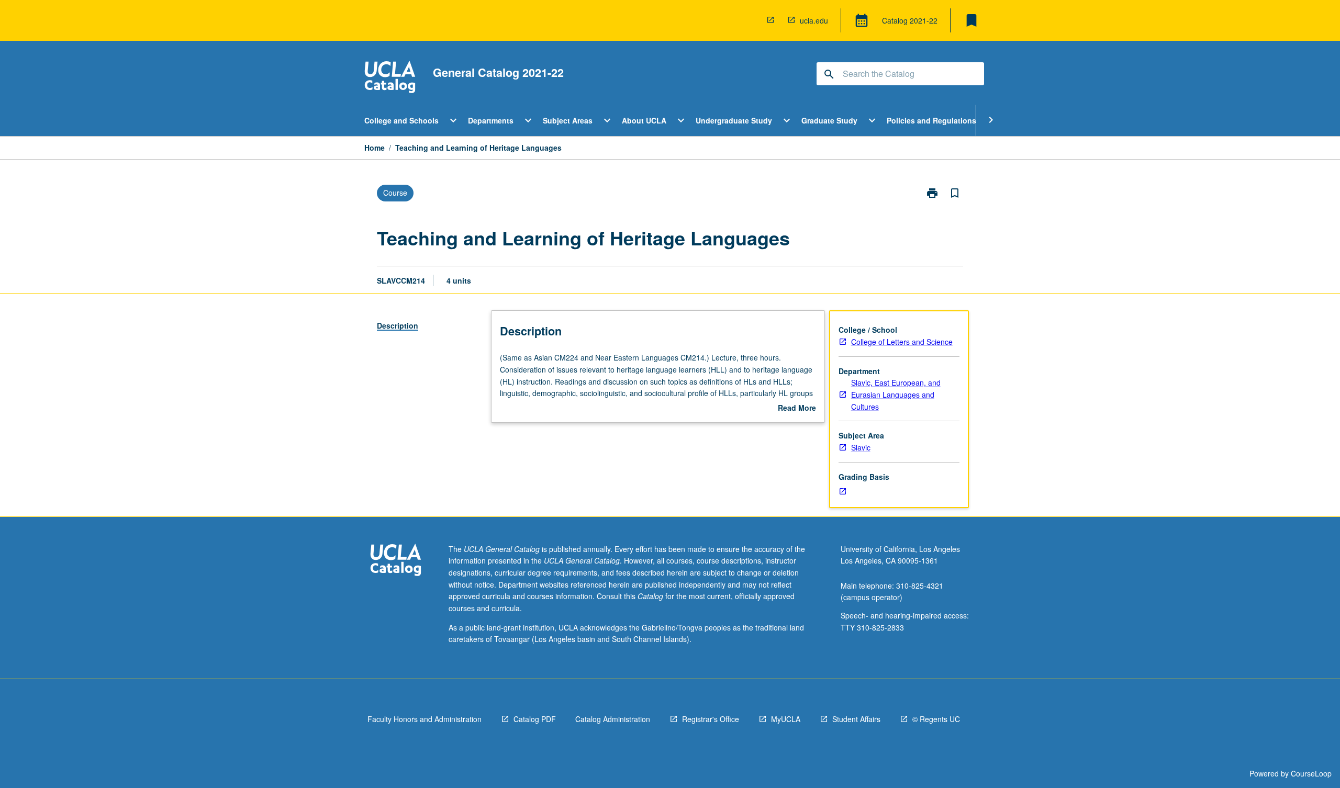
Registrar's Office (710, 719)
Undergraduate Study (734, 120)
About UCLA (644, 120)
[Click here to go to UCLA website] (396, 561)
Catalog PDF (534, 719)
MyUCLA (785, 719)
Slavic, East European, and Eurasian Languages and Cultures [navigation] (896, 394)
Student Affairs (856, 719)
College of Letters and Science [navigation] (902, 341)
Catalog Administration (612, 719)
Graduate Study (829, 120)
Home (374, 147)
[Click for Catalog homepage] (390, 78)
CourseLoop (1311, 773)
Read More (797, 408)
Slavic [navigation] (860, 447)
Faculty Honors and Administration (424, 719)
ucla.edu (814, 20)
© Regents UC (936, 719)
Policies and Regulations (931, 120)
